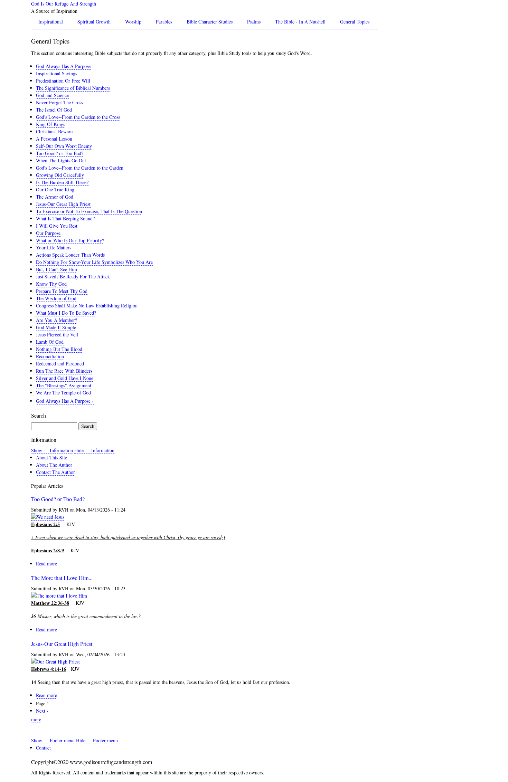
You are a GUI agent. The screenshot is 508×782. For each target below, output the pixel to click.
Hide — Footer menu (97, 740)
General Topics (354, 21)
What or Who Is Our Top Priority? (70, 240)
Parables (164, 21)
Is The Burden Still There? (62, 182)
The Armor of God (54, 196)
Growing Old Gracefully (60, 175)
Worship (133, 21)
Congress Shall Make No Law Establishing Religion (87, 305)
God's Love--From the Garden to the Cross (78, 117)
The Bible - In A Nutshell (300, 21)
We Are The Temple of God (63, 392)
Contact (43, 747)
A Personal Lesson (54, 138)
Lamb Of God (50, 341)
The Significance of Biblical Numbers (73, 88)
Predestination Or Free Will (63, 80)
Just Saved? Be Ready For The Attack (73, 276)
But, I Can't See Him (56, 269)
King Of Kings (50, 124)
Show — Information (52, 450)
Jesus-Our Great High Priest (63, 204)
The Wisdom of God (56, 298)
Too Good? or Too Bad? (59, 153)
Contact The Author (55, 472)
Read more (46, 563)
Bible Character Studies (210, 21)
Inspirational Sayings (56, 73)
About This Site (51, 457)
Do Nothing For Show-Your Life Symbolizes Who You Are (94, 262)
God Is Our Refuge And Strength (63, 3)
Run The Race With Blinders (64, 371)
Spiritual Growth (94, 21)
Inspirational (50, 21)
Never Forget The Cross (59, 102)
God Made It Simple (56, 327)
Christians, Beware (54, 131)
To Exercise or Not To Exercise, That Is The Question (89, 211)
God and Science (52, 95)
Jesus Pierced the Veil (57, 334)
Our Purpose (48, 233)
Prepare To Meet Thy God (61, 291)
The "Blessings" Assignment (63, 385)
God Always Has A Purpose (63, 66)
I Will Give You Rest (56, 225)
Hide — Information (94, 450)
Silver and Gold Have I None (64, 378)
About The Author (54, 464)
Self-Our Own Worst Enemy (64, 146)
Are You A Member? (56, 320)
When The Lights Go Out (61, 160)
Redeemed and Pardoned (60, 363)
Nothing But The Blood (59, 349)
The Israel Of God (54, 109)
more (36, 719)
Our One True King (55, 189)
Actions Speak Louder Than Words (70, 254)
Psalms (254, 21)
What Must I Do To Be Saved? (66, 312)
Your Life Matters (53, 247)
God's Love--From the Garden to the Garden (79, 167)
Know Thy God (51, 283)
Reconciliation (50, 356)
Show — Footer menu (53, 740)
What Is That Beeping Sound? (65, 218)
